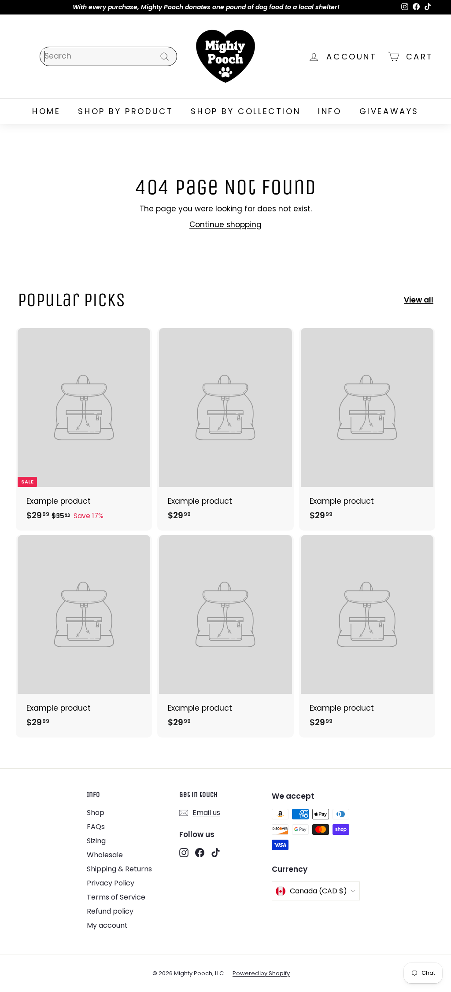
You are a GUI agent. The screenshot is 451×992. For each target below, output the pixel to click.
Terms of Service (116, 897)
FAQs (96, 827)
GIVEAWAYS (389, 111)
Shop (95, 813)
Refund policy (110, 911)
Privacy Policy (110, 883)
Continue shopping (225, 224)
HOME (46, 111)
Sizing (96, 841)
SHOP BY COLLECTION (245, 111)
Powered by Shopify (261, 973)
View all (418, 300)
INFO (329, 111)
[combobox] (108, 56)
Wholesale (105, 855)
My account (107, 925)
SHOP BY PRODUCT (125, 111)
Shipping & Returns (119, 869)
